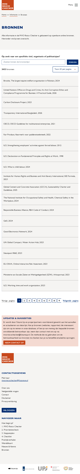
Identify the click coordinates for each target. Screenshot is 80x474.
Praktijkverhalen (9, 440)
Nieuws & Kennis (9, 447)
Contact (5, 395)
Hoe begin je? (7, 423)
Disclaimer (6, 398)
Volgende (70, 300)
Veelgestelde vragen (10, 392)
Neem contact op (14, 342)
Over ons (6, 388)
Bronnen (5, 450)
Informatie (14, 15)
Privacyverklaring (9, 402)
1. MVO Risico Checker (12, 427)
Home (4, 15)
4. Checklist (7, 437)
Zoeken (73, 62)
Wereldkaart (7, 443)
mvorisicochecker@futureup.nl (15, 381)
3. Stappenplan (8, 433)
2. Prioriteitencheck (10, 430)
